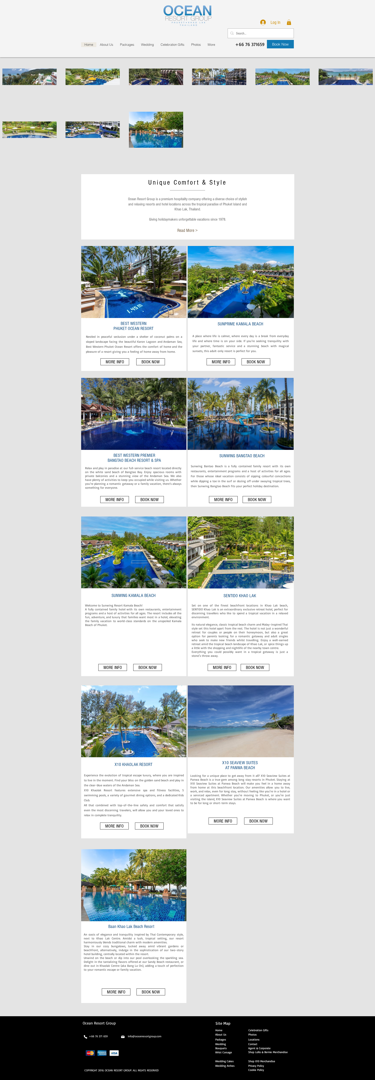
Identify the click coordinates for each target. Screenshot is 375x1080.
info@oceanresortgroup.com (144, 1036)
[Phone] (85, 1037)
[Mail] (123, 1037)
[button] (289, 22)
